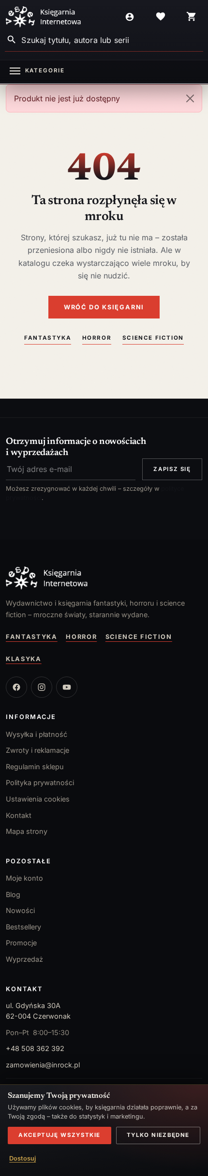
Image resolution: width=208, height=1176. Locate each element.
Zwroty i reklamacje (37, 750)
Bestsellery (23, 927)
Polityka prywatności (40, 782)
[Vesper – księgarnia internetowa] (43, 17)
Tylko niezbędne (158, 1135)
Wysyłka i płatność (36, 734)
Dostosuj (22, 1158)
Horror (97, 337)
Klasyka (24, 659)
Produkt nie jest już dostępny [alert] (67, 98)
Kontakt (18, 815)
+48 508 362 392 (35, 1048)
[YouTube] (66, 687)
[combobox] (112, 39)
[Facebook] (16, 687)
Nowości (20, 910)
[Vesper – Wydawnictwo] (104, 578)
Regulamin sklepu (35, 766)
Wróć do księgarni (104, 307)
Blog (13, 894)
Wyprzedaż (24, 959)
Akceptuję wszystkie (59, 1135)
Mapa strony (26, 831)
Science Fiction (153, 337)
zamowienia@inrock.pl (43, 1065)
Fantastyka (47, 337)
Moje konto (24, 878)
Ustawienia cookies (38, 799)
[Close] (190, 98)
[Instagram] (41, 687)
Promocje (21, 943)
